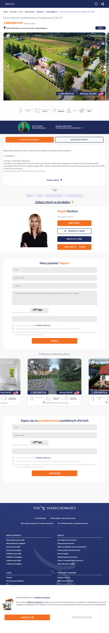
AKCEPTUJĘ (27, 617)
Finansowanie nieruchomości (68, 550)
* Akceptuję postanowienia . (33, 325)
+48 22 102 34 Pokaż (74, 247)
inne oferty (74, 223)
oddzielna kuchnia (74, 195)
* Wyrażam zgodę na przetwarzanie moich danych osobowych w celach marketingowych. (48, 329)
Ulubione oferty (63, 577)
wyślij (54, 340)
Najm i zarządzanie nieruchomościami (71, 547)
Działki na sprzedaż (13, 554)
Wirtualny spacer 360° (66, 564)
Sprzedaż (13, 12)
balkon (30, 195)
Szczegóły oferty (79, 140)
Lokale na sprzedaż (13, 560)
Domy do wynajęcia (13, 550)
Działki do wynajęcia (14, 557)
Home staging (62, 554)
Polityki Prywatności (43, 325)
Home (5, 12)
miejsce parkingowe (54, 195)
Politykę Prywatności (42, 597)
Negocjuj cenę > (30, 23)
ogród (39, 195)
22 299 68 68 (41, 518)
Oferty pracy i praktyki (15, 581)
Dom (21, 12)
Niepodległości (51, 12)
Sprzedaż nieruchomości (66, 540)
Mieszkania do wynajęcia (15, 543)
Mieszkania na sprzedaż (15, 540)
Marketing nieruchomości (67, 557)
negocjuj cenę (74, 239)
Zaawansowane (82, 617)
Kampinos (40, 12)
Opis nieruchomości (29, 140)
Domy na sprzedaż (13, 547)
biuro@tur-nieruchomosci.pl (64, 518)
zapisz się (54, 473)
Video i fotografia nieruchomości (70, 560)
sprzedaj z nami (75, 231)
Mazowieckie (29, 12)
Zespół (9, 577)
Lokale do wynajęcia (14, 564)
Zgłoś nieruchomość (65, 581)
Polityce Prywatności (35, 602)
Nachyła (67, 211)
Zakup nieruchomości (65, 543)
